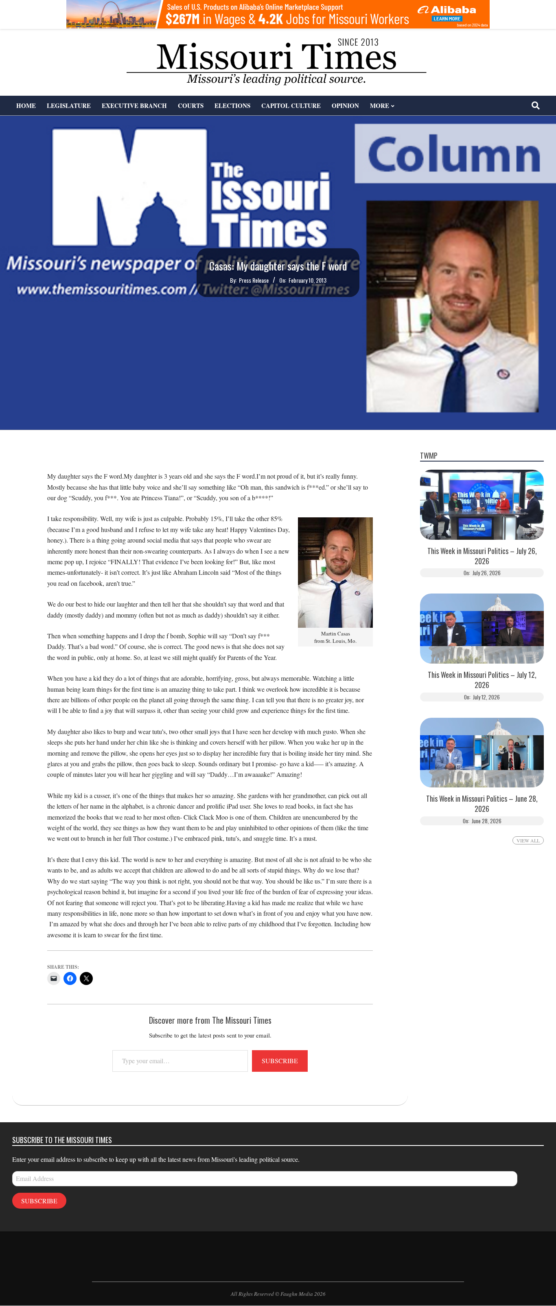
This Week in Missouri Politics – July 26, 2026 (482, 556)
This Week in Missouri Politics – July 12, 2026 (482, 680)
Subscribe (280, 1060)
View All (528, 840)
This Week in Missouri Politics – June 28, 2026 (482, 804)
